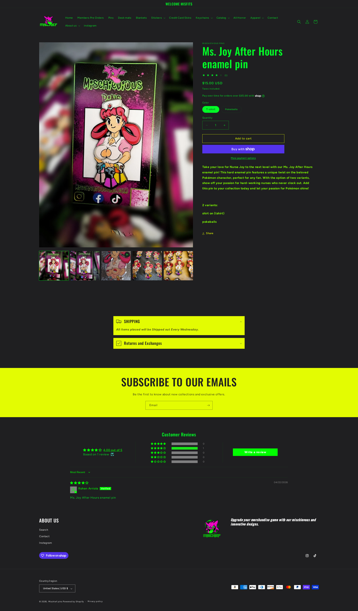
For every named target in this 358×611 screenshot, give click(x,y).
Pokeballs (233, 110)
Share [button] (209, 233)
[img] (79, 483)
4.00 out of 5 (112, 450)
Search (43, 529)
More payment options (243, 158)
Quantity (207, 117)
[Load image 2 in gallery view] (85, 265)
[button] (158, 18)
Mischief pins (55, 602)
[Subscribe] (208, 405)
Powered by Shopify (73, 602)
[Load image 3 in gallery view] (147, 265)
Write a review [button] (255, 452)
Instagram (45, 542)
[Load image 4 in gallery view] (178, 265)
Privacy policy (95, 601)
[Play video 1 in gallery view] (116, 265)
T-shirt (210, 109)
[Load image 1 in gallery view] (53, 265)
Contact (44, 536)
